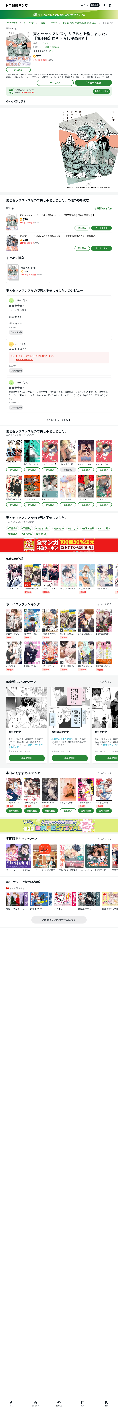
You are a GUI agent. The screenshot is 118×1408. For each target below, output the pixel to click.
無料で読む (26, 758)
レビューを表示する (24, 359)
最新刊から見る (104, 208)
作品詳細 (68, 469)
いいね (17, 332)
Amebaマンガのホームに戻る (59, 919)
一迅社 (46, 46)
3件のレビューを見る (57, 420)
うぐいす (47, 43)
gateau (55, 46)
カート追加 (95, 82)
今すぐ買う (55, 82)
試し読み (18, 69)
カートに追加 (102, 227)
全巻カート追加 (101, 91)
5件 (51, 51)
